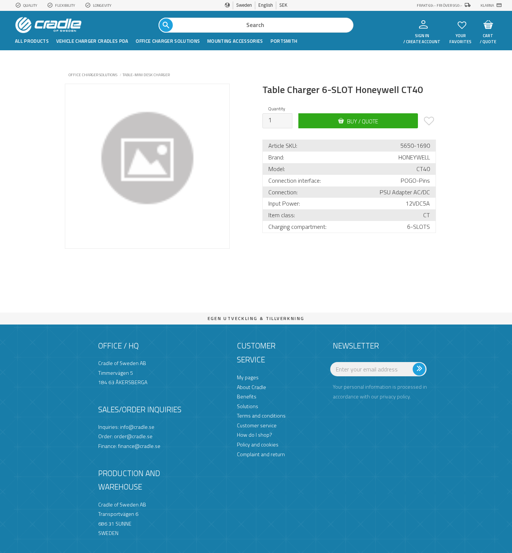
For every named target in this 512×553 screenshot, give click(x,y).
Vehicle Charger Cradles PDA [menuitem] (92, 41)
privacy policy (395, 396)
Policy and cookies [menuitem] (257, 444)
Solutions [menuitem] (247, 406)
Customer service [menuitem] (257, 425)
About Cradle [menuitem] (251, 387)
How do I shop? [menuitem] (254, 435)
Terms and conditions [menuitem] (261, 415)
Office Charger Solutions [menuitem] (168, 41)
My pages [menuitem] (248, 377)
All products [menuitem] (32, 41)
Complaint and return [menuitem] (261, 454)
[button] (462, 24)
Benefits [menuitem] (246, 396)
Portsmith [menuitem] (284, 41)
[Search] (166, 25)
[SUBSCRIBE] (433, 372)
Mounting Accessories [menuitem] (235, 41)
